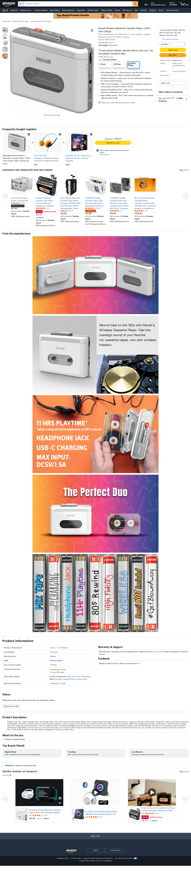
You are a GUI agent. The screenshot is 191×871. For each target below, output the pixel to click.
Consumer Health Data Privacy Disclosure (98, 858)
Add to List (165, 83)
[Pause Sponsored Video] (60, 798)
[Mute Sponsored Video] (60, 803)
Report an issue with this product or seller (118, 103)
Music (161, 10)
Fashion (143, 10)
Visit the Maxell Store (107, 39)
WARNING (9, 765)
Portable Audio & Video (20, 21)
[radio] (5, 30)
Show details (104, 154)
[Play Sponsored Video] (95, 792)
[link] (48, 142)
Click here (158, 652)
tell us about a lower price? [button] (126, 663)
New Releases (68, 10)
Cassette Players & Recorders (40, 21)
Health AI (14, 10)
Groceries (81, 10)
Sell (136, 10)
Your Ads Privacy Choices (124, 858)
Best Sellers (55, 10)
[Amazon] (9, 4)
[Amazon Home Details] (179, 10)
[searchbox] (78, 3)
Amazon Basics (41, 10)
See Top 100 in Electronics (79, 676)
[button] (5, 10)
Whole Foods (92, 10)
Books (117, 10)
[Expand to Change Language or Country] (103, 850)
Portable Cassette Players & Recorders (71, 679)
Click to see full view (52, 115)
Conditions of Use (63, 858)
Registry (152, 10)
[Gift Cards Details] (132, 10)
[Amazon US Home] (71, 851)
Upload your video (11, 706)
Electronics (6, 21)
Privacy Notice (76, 858)
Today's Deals (106, 10)
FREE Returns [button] (104, 57)
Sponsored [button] (5, 775)
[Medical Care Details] (32, 10)
